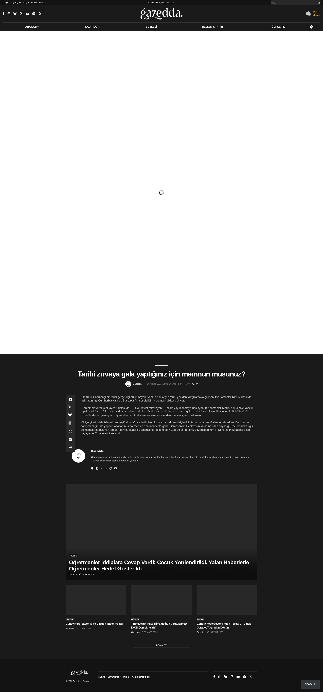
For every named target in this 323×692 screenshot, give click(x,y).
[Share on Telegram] (70, 440)
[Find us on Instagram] (9, 14)
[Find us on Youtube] (27, 14)
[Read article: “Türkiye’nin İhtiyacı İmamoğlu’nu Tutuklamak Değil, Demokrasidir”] (161, 600)
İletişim (26, 3)
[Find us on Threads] (21, 14)
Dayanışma (15, 3)
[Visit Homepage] (161, 13)
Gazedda (137, 384)
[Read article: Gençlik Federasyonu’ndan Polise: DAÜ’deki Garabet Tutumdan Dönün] (227, 600)
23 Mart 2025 (88, 574)
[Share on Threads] (70, 423)
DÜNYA (70, 619)
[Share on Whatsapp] (70, 432)
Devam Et (161, 645)
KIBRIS (73, 556)
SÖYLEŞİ (151, 26)
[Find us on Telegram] (33, 14)
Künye (5, 3)
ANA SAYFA (32, 26)
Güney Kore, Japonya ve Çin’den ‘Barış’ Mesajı (94, 623)
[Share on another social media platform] (70, 448)
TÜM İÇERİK (277, 26)
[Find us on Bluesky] (14, 14)
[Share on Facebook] (70, 399)
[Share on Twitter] (70, 407)
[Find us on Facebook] (3, 14)
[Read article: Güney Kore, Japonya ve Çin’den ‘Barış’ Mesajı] (96, 600)
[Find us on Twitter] (40, 14)
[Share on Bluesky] (70, 415)
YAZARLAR (92, 26)
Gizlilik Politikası (38, 3)
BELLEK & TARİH (212, 26)
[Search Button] (318, 2)
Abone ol (310, 684)
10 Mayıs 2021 (154, 384)
